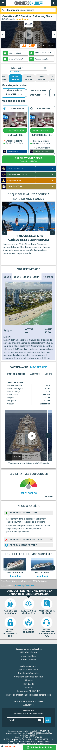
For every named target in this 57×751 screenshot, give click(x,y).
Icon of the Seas (28, 656)
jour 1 (7, 276)
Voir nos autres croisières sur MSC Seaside (28, 463)
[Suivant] (52, 232)
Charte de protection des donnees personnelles (28, 695)
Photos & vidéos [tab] (16, 373)
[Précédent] (4, 232)
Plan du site (28, 684)
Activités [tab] (35, 373)
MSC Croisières (40, 581)
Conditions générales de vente (28, 677)
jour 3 (27, 276)
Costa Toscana (28, 660)
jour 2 (17, 276)
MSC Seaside (7, 586)
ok (47, 720)
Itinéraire (48, 276)
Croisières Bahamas (21, 581)
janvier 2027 (17, 68)
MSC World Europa (28, 652)
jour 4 (37, 276)
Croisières (5, 581)
